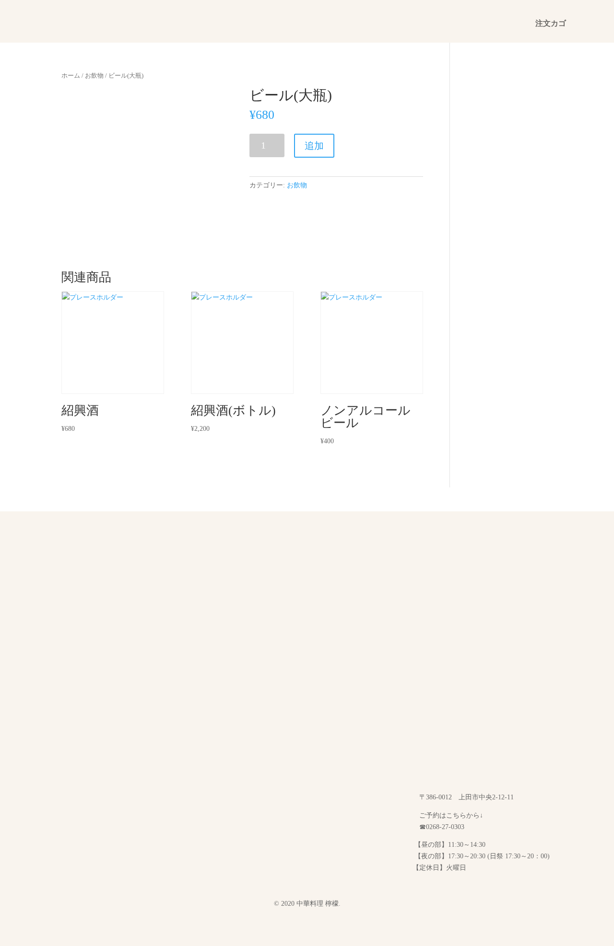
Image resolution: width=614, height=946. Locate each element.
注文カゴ (550, 23)
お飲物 (94, 75)
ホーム (70, 75)
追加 (314, 145)
